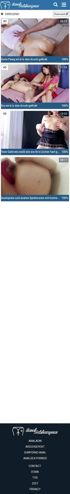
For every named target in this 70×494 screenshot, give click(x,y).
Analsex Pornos (35, 458)
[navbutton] (64, 5)
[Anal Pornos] (19, 5)
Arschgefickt (35, 446)
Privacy (35, 489)
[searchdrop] (56, 5)
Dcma (35, 471)
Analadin (35, 440)
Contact (35, 466)
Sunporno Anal (35, 452)
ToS (35, 477)
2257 (35, 483)
